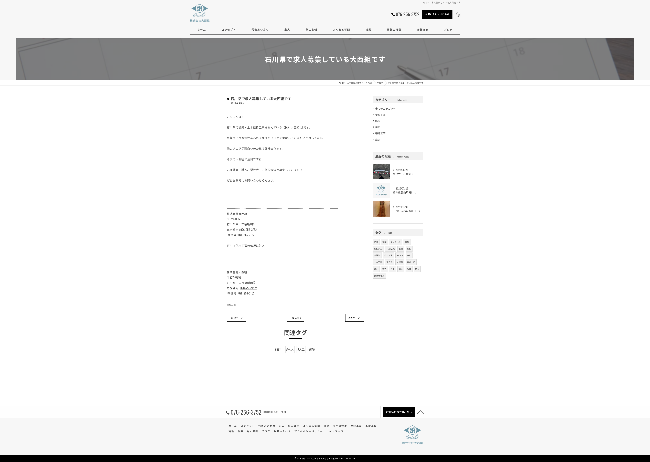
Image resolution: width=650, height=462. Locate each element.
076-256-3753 (246, 235)
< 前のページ (236, 317)
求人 (417, 268)
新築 (384, 241)
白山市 (400, 255)
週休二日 (411, 262)
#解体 (312, 349)
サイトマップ (335, 431)
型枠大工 (378, 248)
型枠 (409, 248)
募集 (407, 241)
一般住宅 (390, 248)
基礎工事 (380, 133)
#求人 (290, 349)
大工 (393, 268)
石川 (409, 255)
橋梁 (377, 121)
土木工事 (378, 262)
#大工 (301, 349)
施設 (377, 127)
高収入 (389, 262)
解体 (409, 268)
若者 (376, 241)
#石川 (279, 349)
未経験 (400, 262)
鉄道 (377, 139)
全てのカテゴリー (385, 108)
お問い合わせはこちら (437, 14)
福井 (384, 268)
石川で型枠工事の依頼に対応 (246, 245)
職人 (401, 268)
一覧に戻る (295, 317)
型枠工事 (231, 304)
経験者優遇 (379, 275)
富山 (376, 268)
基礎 (401, 248)
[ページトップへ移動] (420, 412)
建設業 (377, 255)
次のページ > (355, 317)
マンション (396, 241)
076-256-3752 (248, 229)
